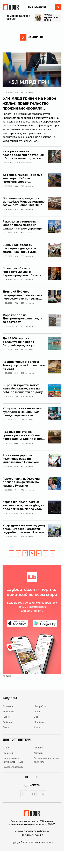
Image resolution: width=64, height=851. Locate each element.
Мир (36, 717)
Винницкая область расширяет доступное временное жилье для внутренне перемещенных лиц (22, 249)
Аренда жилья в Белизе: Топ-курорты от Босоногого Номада (24, 365)
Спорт (37, 712)
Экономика (9, 712)
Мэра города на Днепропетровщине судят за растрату (22, 319)
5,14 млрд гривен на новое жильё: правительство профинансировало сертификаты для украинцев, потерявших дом (32, 104)
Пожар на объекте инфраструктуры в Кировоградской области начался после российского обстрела (24, 272)
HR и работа (40, 707)
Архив (37, 727)
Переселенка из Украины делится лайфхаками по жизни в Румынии (21, 482)
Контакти (38, 753)
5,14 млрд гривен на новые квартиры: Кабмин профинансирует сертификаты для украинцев (22, 179)
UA (26, 777)
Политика (8, 707)
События (7, 722)
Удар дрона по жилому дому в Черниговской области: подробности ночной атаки (24, 529)
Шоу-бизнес (40, 722)
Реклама (38, 748)
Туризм (6, 717)
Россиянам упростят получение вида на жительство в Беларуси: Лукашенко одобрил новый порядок (23, 459)
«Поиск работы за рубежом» (32, 831)
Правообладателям (13, 767)
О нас (6, 748)
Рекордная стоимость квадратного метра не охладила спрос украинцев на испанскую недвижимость (23, 225)
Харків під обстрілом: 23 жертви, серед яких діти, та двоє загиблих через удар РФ (23, 506)
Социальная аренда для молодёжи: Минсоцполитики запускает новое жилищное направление (24, 202)
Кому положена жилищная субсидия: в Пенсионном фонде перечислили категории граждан (22, 412)
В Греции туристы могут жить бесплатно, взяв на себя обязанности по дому (23, 389)
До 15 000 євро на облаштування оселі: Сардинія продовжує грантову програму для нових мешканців (20, 342)
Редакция (8, 753)
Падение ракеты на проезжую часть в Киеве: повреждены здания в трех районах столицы (23, 436)
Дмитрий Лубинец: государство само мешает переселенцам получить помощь (22, 295)
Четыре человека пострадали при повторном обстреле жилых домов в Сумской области (23, 155)
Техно (6, 727)
